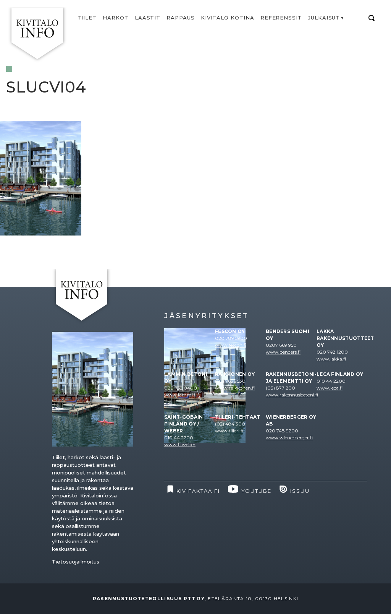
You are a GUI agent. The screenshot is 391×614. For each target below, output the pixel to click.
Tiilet (87, 18)
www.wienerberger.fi (289, 437)
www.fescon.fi (230, 345)
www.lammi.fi (180, 395)
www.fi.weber (180, 444)
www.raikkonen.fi (235, 388)
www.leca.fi (330, 388)
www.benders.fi (283, 352)
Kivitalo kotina (227, 18)
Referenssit (281, 18)
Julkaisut (324, 18)
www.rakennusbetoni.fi (292, 395)
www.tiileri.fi (229, 431)
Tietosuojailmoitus (75, 562)
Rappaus (180, 18)
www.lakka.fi (331, 359)
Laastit (148, 18)
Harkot (116, 18)
